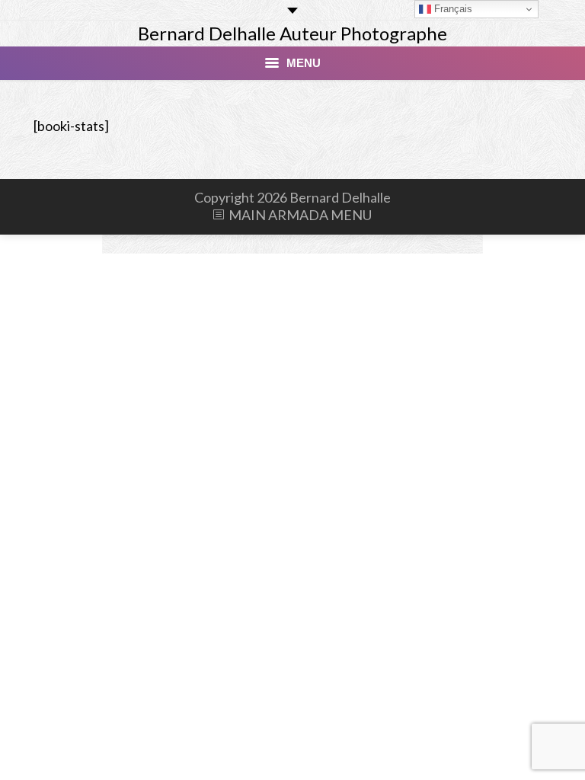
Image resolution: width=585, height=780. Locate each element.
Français (451, 8)
